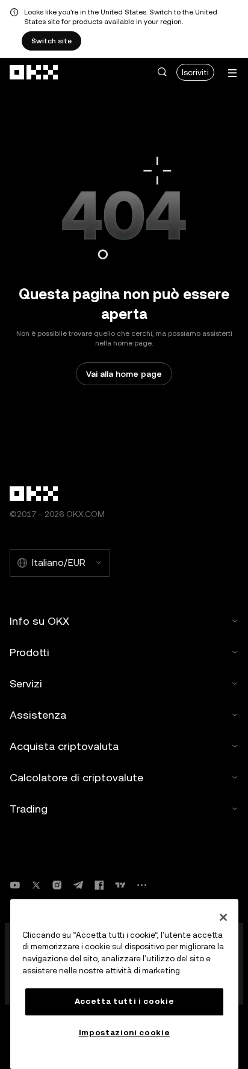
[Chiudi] (223, 917)
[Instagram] (57, 885)
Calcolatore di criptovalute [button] (76, 777)
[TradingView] (120, 885)
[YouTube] (15, 885)
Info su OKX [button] (39, 621)
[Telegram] (78, 885)
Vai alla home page (124, 374)
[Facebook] (99, 885)
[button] (162, 72)
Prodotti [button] (29, 652)
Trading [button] (29, 808)
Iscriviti (195, 72)
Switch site (51, 41)
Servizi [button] (26, 683)
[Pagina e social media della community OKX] (141, 885)
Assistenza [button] (38, 714)
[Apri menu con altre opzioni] (232, 73)
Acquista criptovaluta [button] (64, 746)
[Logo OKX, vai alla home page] (34, 72)
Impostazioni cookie (124, 1032)
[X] (36, 885)
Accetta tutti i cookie (124, 1001)
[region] (124, 984)
